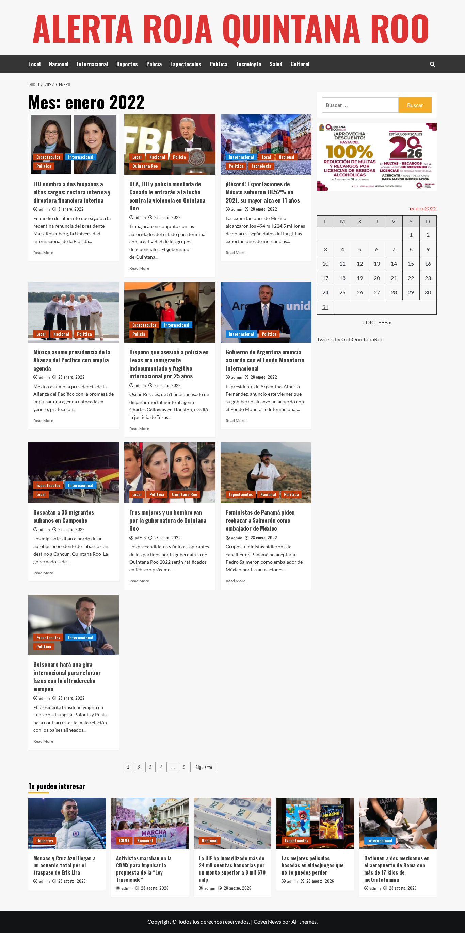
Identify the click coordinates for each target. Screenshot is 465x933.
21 (394, 277)
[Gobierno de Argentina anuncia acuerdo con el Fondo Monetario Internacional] (266, 312)
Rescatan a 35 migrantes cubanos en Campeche (63, 516)
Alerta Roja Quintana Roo (231, 27)
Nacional (58, 64)
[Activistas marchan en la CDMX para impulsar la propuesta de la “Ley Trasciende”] (150, 823)
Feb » (384, 322)
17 (325, 277)
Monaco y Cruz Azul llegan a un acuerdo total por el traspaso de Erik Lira (64, 865)
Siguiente (203, 766)
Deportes (127, 64)
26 (360, 292)
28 (394, 292)
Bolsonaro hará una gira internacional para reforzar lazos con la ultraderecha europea (67, 676)
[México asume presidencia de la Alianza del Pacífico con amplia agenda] (73, 312)
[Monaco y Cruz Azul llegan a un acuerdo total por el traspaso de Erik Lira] (67, 823)
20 (377, 277)
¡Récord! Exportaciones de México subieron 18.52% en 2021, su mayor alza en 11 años (263, 192)
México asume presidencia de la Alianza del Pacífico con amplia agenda (71, 359)
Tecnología (248, 64)
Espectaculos (185, 64)
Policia (154, 64)
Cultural (300, 64)
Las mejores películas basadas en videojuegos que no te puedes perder (313, 865)
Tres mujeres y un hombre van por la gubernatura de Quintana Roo (167, 520)
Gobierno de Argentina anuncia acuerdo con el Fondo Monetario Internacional (265, 359)
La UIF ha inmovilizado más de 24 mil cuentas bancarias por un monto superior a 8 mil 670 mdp (232, 868)
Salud (276, 64)
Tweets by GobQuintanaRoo (350, 339)
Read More (43, 252)
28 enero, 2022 (167, 217)
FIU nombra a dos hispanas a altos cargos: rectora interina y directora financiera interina (71, 192)
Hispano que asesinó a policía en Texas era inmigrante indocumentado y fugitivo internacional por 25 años (169, 363)
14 (394, 263)
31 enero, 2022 (71, 209)
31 (325, 306)
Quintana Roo (145, 166)
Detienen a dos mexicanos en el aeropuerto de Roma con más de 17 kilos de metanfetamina (397, 868)
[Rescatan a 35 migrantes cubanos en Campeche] (73, 472)
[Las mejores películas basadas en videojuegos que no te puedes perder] (315, 823)
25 (342, 292)
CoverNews (267, 921)
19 (360, 277)
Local (34, 64)
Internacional (92, 64)
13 (377, 263)
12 (360, 263)
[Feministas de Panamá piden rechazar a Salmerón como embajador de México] (266, 472)
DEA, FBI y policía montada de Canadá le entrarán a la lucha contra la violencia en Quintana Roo (167, 196)
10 (325, 263)
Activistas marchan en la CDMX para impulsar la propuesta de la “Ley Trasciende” (144, 868)
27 (377, 292)
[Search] (432, 64)
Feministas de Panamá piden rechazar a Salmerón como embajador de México (260, 520)
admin (44, 210)
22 (411, 277)
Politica (218, 64)
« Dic (368, 322)
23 (428, 277)
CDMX (124, 840)
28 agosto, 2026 (72, 881)
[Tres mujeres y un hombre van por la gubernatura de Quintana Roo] (169, 472)
